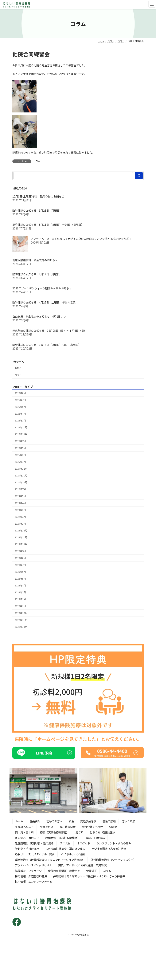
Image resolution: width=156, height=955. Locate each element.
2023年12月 (21, 530)
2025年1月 (20, 461)
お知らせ (19, 368)
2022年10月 (21, 626)
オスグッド (83, 843)
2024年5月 (20, 496)
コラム (36, 161)
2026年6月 (20, 406)
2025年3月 (20, 454)
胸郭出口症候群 (95, 838)
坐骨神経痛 (46, 827)
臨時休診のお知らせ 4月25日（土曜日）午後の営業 (44, 302)
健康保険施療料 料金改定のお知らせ (35, 260)
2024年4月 (20, 503)
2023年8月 (20, 558)
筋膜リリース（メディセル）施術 (35, 854)
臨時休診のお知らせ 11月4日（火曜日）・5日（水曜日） (46, 344)
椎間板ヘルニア (24, 827)
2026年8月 (20, 393)
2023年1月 (20, 606)
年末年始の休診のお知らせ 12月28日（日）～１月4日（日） (49, 330)
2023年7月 (20, 564)
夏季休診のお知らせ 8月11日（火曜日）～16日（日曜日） (48, 224)
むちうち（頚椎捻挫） (103, 832)
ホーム (19, 821)
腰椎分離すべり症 (92, 827)
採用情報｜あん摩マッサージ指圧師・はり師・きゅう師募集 (89, 876)
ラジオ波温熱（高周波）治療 (109, 849)
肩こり (80, 832)
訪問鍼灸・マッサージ (28, 871)
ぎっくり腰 (128, 821)
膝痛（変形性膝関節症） (54, 832)
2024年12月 (21, 468)
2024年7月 (20, 489)
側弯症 (113, 827)
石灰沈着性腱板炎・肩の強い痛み (65, 849)
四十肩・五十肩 (24, 832)
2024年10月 (21, 482)
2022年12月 (21, 613)
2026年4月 (20, 413)
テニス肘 (65, 843)
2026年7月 (20, 399)
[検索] (139, 175)
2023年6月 (20, 571)
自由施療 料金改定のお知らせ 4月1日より (39, 316)
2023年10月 (21, 544)
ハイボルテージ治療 (73, 854)
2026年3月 (20, 420)
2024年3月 (20, 509)
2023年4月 (20, 585)
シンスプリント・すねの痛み (113, 843)
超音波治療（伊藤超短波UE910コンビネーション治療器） (49, 860)
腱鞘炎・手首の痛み (27, 849)
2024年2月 (20, 516)
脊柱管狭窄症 (68, 827)
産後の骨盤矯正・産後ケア (64, 871)
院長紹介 (34, 821)
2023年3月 (20, 592)
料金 (71, 821)
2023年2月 (20, 599)
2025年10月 (21, 434)
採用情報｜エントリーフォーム (33, 882)
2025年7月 (20, 441)
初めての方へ (54, 821)
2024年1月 (20, 523)
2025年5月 (20, 448)
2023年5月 (20, 578)
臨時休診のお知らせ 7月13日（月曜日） (37, 274)
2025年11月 (21, 427)
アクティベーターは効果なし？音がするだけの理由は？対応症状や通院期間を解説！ (81, 239)
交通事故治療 (88, 821)
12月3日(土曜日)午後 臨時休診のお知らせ (38, 196)
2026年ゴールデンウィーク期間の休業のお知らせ (42, 288)
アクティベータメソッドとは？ (33, 865)
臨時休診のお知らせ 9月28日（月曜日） (37, 210)
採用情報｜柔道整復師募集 (31, 876)
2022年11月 (21, 619)
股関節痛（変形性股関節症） (62, 838)
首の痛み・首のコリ (27, 838)
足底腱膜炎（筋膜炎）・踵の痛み (34, 843)
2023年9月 (20, 551)
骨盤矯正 (91, 871)
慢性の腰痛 (109, 821)
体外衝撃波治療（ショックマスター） (113, 860)
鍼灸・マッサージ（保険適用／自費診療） (83, 865)
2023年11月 (21, 537)
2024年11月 (21, 475)
